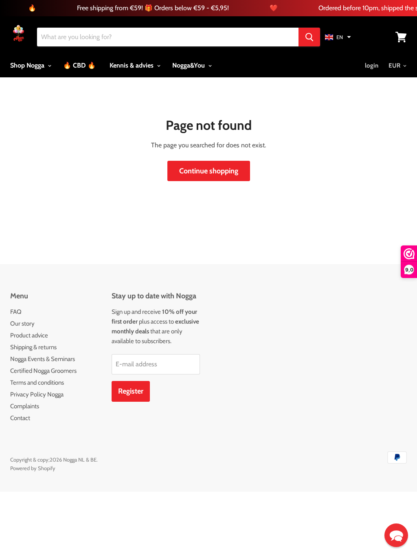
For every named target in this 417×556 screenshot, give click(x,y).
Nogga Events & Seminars (42, 359)
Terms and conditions (37, 382)
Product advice (29, 335)
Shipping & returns (33, 347)
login (371, 65)
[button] (338, 37)
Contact (20, 418)
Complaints (24, 406)
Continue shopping (208, 170)
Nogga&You (189, 65)
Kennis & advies (132, 65)
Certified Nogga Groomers (43, 370)
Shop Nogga (28, 65)
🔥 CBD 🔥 (79, 65)
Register (130, 391)
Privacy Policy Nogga (37, 394)
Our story (22, 323)
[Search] (309, 37)
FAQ (16, 311)
